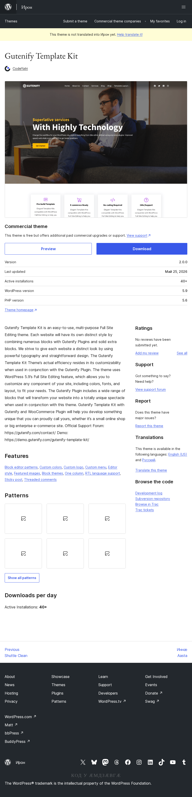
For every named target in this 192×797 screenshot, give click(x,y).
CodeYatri (20, 68)
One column (74, 473)
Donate (154, 693)
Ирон (20, 762)
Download (142, 248)
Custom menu (95, 467)
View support (137, 235)
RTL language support (102, 473)
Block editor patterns (21, 467)
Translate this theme (151, 470)
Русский (148, 460)
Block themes (52, 473)
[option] (23, 519)
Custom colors (51, 467)
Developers (108, 693)
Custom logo (73, 467)
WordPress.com (21, 716)
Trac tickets (144, 510)
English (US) (177, 454)
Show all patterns (22, 578)
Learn (103, 676)
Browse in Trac (147, 504)
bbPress (14, 733)
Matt (11, 725)
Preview (48, 248)
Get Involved (156, 676)
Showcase (61, 676)
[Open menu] (184, 7)
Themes (11, 21)
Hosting (11, 693)
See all (182, 353)
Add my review (147, 353)
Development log (148, 493)
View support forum (150, 389)
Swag (152, 701)
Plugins (57, 693)
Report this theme (149, 426)
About (10, 676)
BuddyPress (17, 741)
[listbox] (65, 536)
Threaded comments (40, 479)
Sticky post (13, 479)
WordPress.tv (112, 701)
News (10, 684)
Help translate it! (130, 34)
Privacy (11, 701)
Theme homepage (19, 310)
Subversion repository (152, 499)
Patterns (59, 701)
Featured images (27, 473)
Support (105, 684)
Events (151, 684)
